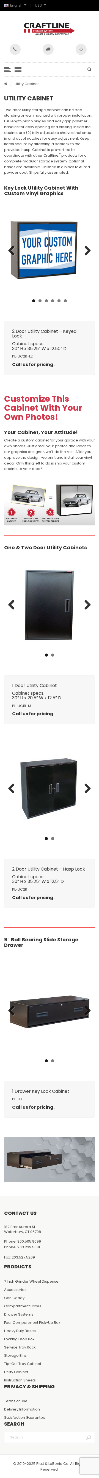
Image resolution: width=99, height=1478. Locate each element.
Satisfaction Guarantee (24, 1417)
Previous (13, 251)
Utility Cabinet (16, 1372)
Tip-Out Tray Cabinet (22, 1363)
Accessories (15, 1289)
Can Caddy (14, 1297)
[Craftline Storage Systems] (49, 29)
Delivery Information (22, 1409)
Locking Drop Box (19, 1339)
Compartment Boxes (22, 1306)
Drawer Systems (18, 1314)
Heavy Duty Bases (20, 1330)
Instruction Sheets (20, 1380)
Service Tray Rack (20, 1347)
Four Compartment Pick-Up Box (32, 1322)
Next (85, 251)
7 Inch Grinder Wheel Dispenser (32, 1281)
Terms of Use (16, 1401)
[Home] (5, 84)
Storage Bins (15, 1355)
